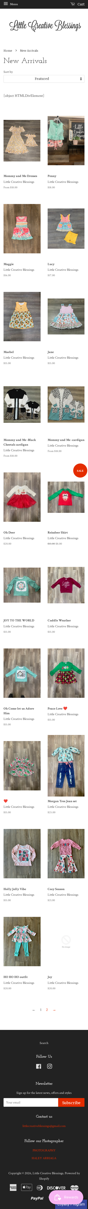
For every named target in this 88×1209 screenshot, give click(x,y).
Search (44, 1043)
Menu (13, 4)
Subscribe (71, 1102)
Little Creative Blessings (48, 1173)
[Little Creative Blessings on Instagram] (49, 1067)
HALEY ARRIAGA (44, 1158)
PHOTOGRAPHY (44, 1150)
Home (8, 50)
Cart (80, 4)
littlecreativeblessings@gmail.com (44, 1126)
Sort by (8, 72)
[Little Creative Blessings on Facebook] (38, 1067)
